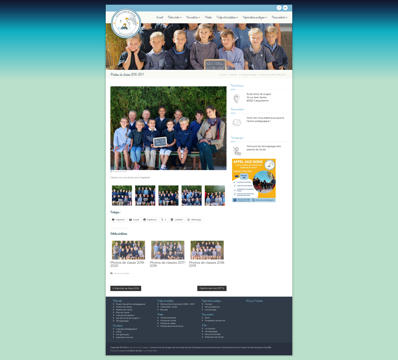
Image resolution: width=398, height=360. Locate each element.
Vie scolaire (192, 17)
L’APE (118, 331)
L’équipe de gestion (125, 315)
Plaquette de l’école (214, 337)
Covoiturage (210, 309)
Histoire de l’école (124, 309)
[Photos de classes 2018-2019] (207, 250)
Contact (208, 304)
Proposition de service (215, 320)
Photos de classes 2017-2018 (167, 264)
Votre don (252, 117)
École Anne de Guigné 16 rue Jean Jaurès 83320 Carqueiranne (259, 97)
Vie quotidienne (212, 307)
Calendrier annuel (124, 337)
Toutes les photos (168, 318)
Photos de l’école (168, 320)
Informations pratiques (254, 17)
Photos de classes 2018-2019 (207, 264)
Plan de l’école (123, 312)
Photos (208, 17)
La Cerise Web (150, 350)
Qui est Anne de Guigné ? (128, 318)
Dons (207, 318)
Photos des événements (171, 326)
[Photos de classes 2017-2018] (168, 250)
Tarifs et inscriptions (226, 17)
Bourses (164, 309)
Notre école (173, 17)
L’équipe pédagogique (126, 329)
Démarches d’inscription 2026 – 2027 (177, 304)
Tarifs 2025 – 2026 (168, 307)
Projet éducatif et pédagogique (130, 304)
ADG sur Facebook (254, 301)
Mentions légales (118, 350)
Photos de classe (248, 74)
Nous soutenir (278, 17)
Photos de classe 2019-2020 (127, 264)
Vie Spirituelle (122, 334)
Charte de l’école (124, 307)
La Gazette (210, 328)
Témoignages (122, 321)
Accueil (159, 17)
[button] (122, 195)
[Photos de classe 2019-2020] (128, 250)
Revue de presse (213, 334)
